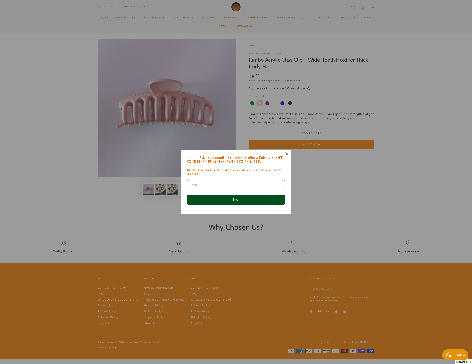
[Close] (286, 154)
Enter (236, 199)
